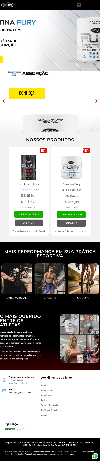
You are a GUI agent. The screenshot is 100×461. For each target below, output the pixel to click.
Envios (44, 400)
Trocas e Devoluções (50, 405)
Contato (44, 415)
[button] (79, 5)
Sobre (43, 385)
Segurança (46, 395)
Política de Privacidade (51, 410)
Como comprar (47, 390)
